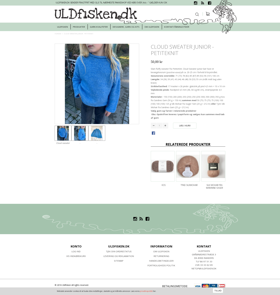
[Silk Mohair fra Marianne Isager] (213, 166)
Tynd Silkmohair (189, 185)
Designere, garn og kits (126, 27)
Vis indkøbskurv (76, 256)
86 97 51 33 (206, 261)
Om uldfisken (152, 27)
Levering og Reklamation (118, 256)
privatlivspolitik (146, 291)
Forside (58, 34)
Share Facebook (154, 133)
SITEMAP (118, 260)
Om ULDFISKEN (161, 251)
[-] (79, 133)
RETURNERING (161, 256)
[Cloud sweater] (63, 133)
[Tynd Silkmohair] (188, 166)
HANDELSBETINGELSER (161, 260)
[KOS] (163, 166)
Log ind (75, 251)
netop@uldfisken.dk (203, 268)
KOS (164, 185)
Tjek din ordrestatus (119, 251)
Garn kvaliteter (99, 27)
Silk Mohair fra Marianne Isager (214, 186)
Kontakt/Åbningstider (176, 27)
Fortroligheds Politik (161, 265)
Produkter (79, 27)
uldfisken (62, 27)
